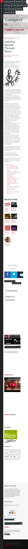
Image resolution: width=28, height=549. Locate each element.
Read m (5, 497)
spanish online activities (15, 458)
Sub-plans (19, 9)
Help (11, 335)
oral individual (7, 455)
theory (12, 38)
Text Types (7, 5)
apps (9, 452)
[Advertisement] (12, 254)
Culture (15, 5)
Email (17, 505)
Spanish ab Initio (8, 2)
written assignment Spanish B (13, 459)
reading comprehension (16, 455)
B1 (9, 450)
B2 (10, 450)
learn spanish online (16, 452)
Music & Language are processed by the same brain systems (12, 167)
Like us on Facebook (10, 518)
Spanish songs (18, 451)
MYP (24, 2)
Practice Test (23, 5)
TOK (14, 12)
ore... (8, 497)
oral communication (17, 453)
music (8, 38)
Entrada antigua (17, 283)
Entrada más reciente (10, 281)
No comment (8, 56)
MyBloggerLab (7, 544)
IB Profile (14, 450)
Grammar (12, 9)
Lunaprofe (8, 55)
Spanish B (18, 2)
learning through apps (8, 453)
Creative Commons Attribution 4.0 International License (12, 531)
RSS (5, 506)
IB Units (19, 450)
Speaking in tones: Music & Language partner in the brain (13, 173)
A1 (5, 450)
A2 (7, 450)
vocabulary (6, 459)
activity (6, 452)
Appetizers (7, 12)
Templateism (17, 543)
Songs (6, 9)
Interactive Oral (7, 451)
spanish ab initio (10, 456)
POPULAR (16, 335)
